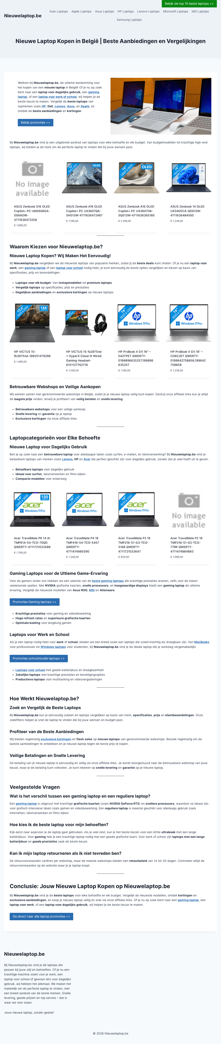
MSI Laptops (200, 11)
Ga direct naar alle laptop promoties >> (41, 916)
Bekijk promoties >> (35, 122)
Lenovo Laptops (148, 11)
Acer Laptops (59, 11)
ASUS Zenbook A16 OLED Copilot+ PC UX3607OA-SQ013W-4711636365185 (136, 211)
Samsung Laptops (129, 19)
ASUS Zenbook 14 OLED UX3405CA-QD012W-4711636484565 (187, 211)
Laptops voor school (30, 670)
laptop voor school (69, 268)
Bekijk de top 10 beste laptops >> (189, 3)
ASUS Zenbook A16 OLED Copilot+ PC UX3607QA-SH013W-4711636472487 (84, 211)
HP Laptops (126, 11)
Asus (71, 106)
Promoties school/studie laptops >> (39, 658)
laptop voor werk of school (58, 97)
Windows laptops (53, 647)
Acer (87, 459)
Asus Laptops (104, 11)
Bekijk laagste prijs (80, 231)
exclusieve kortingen (56, 739)
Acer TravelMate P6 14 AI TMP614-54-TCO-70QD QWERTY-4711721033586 (32, 542)
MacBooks (201, 642)
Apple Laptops (81, 11)
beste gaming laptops (108, 581)
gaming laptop (35, 268)
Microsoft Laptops (175, 11)
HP (44, 106)
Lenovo (60, 106)
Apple (85, 106)
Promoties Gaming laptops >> (34, 602)
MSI (92, 590)
